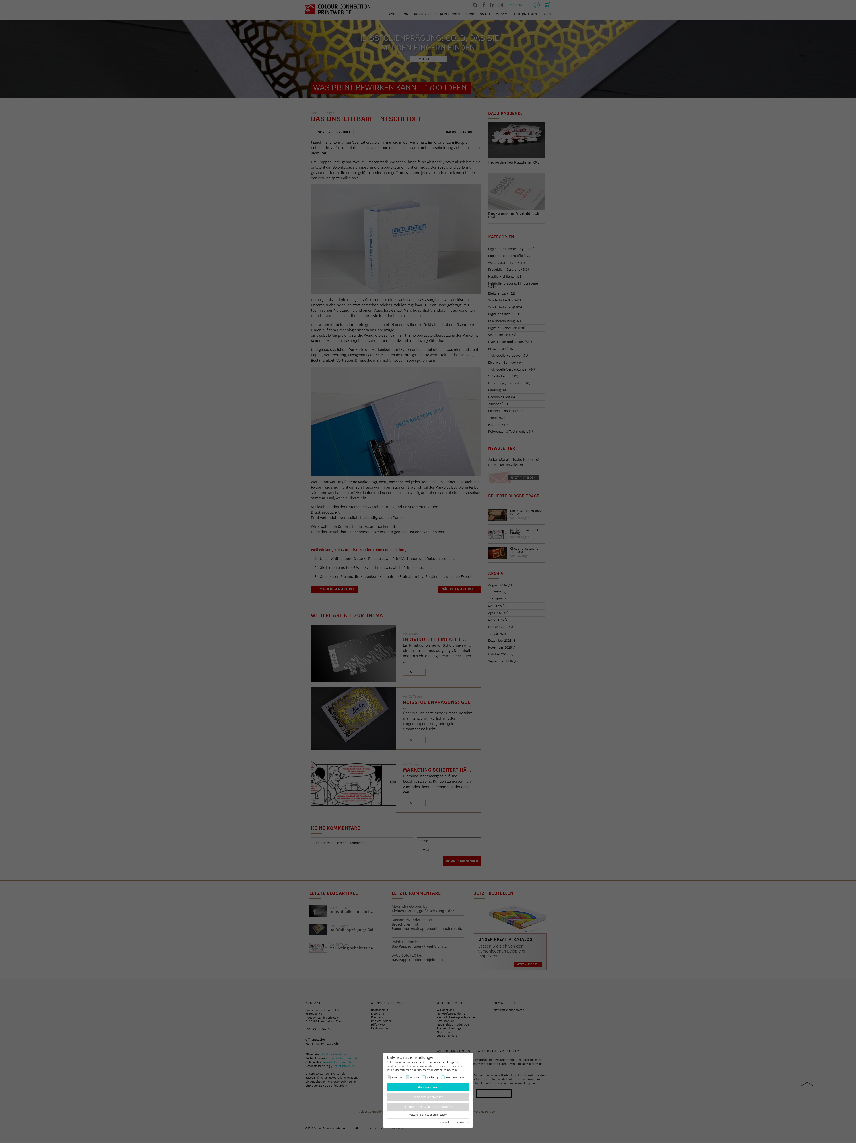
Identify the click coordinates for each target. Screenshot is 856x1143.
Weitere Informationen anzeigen (428, 1114)
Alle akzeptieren (428, 1087)
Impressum (462, 1122)
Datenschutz (445, 1122)
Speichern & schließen (428, 1097)
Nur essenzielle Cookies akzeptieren (428, 1107)
